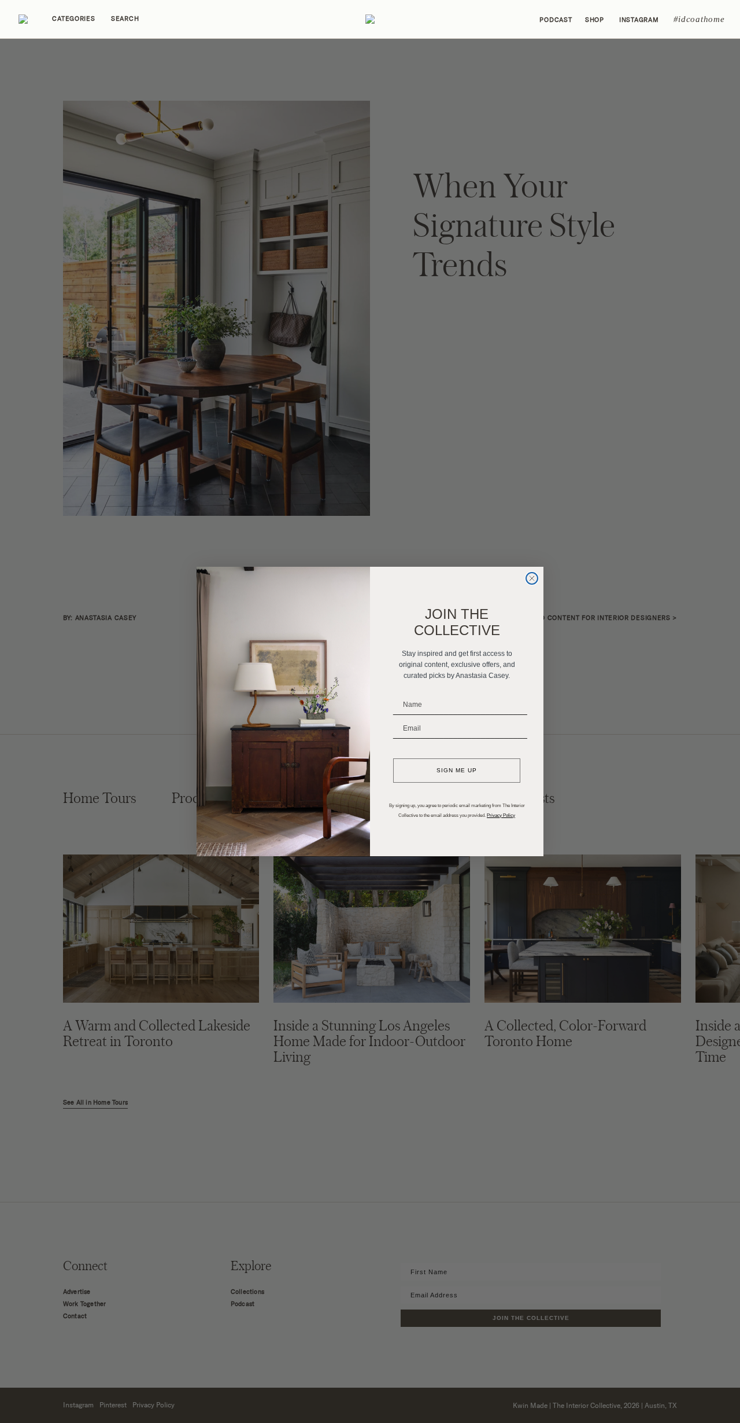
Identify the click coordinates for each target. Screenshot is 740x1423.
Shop (594, 20)
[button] (370, 19)
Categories (73, 19)
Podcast (555, 20)
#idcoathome (699, 19)
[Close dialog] (532, 578)
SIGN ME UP (456, 770)
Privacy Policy (501, 815)
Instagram (638, 20)
